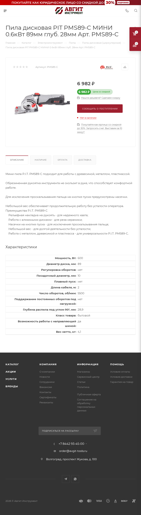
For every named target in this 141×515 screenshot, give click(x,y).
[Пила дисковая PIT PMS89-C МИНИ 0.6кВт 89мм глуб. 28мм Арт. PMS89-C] (42, 103)
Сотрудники (47, 381)
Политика (83, 387)
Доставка (84, 160)
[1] (14, 67)
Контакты (45, 392)
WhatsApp (75, 479)
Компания (48, 364)
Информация (88, 364)
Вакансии (45, 387)
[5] (26, 67)
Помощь (117, 364)
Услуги (11, 378)
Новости (44, 376)
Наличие (41, 160)
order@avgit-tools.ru (73, 451)
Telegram (66, 479)
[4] (23, 67)
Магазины (83, 371)
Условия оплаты (120, 371)
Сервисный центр (88, 376)
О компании (47, 371)
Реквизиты (46, 402)
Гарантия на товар (121, 381)
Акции (11, 371)
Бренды (12, 386)
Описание (17, 160)
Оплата (63, 160)
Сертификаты (47, 397)
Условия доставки (121, 376)
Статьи (81, 381)
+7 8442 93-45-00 (71, 443)
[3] (20, 67)
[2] (17, 67)
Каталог (12, 364)
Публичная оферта (89, 394)
